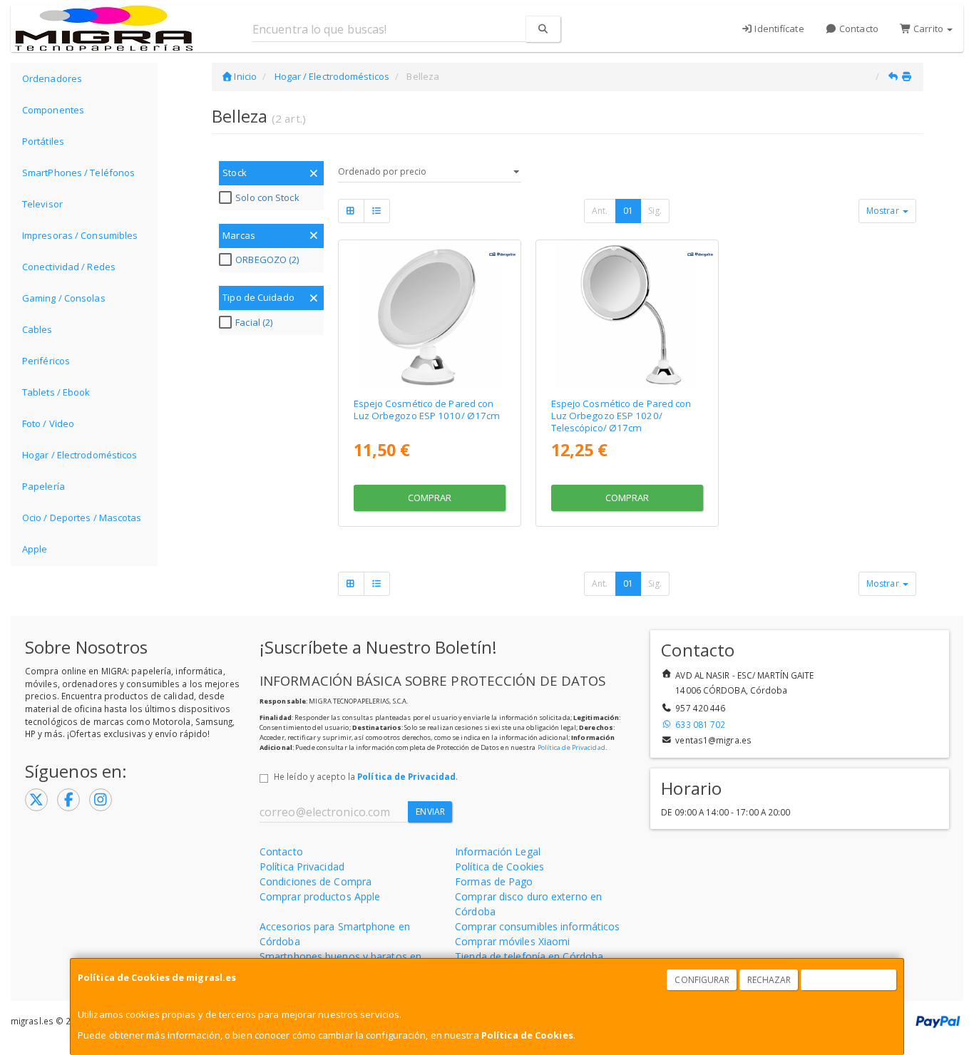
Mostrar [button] (883, 211)
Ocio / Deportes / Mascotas (82, 517)
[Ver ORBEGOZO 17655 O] (627, 315)
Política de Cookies (527, 1035)
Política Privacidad (302, 866)
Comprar (430, 497)
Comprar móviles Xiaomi (512, 941)
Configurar (702, 980)
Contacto (857, 28)
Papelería (43, 486)
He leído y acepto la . (366, 776)
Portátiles (43, 141)
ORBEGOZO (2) (267, 259)
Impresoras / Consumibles (80, 235)
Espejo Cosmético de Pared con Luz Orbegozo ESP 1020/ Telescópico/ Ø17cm (621, 416)
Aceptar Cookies (849, 980)
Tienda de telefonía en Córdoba (529, 956)
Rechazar (769, 980)
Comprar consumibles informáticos (537, 926)
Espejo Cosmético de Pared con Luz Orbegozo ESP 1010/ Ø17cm (427, 409)
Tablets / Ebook (56, 392)
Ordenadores (52, 78)
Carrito (928, 28)
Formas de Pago (494, 881)
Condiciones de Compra (315, 881)
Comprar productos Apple (320, 896)
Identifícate (778, 28)
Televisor (42, 203)
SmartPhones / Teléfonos (78, 172)
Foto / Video (48, 423)
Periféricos (46, 360)
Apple (35, 548)
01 (628, 211)
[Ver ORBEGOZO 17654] (429, 315)
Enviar (430, 812)
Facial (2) (253, 322)
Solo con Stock (267, 197)
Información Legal (497, 851)
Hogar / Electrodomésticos (80, 454)
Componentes (53, 109)
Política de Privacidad (571, 747)
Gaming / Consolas (64, 298)
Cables (37, 329)
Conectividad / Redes (69, 266)
